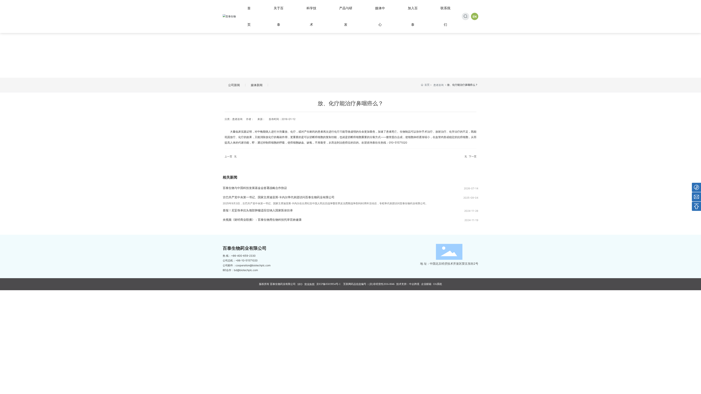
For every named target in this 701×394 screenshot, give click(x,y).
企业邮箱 (426, 284)
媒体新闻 (257, 85)
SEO (299, 284)
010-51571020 (398, 142)
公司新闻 (234, 85)
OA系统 (437, 284)
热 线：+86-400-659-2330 (239, 255)
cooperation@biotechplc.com (253, 265)
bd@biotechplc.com (246, 270)
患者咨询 (438, 84)
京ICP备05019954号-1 (328, 284)
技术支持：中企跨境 (407, 284)
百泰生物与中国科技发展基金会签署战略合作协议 (255, 188)
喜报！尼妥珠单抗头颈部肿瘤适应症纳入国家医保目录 (258, 210)
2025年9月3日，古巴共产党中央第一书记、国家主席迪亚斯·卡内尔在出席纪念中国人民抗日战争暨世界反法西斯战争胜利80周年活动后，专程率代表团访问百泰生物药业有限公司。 (325, 203)
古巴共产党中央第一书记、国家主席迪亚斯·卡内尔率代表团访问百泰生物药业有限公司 (278, 197)
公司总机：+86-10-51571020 (240, 260)
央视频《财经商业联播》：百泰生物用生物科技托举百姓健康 (262, 219)
